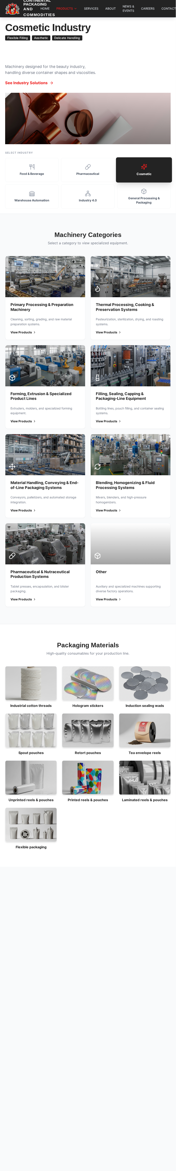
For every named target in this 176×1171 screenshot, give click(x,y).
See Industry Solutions (26, 81)
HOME (45, 8)
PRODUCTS (64, 8)
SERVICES (91, 8)
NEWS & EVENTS (128, 8)
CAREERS (148, 8)
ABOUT (110, 8)
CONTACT (168, 8)
